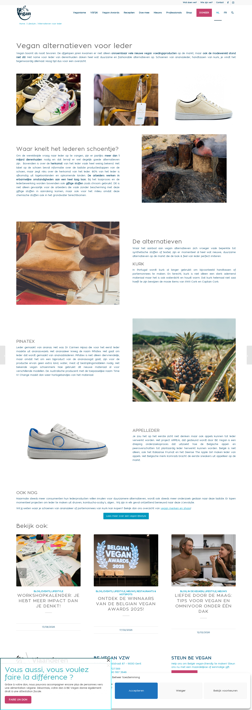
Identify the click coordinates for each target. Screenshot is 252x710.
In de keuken (196, 591)
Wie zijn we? (206, 2)
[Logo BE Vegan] (23, 12)
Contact (220, 2)
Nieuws (131, 591)
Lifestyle (57, 591)
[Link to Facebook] (227, 2)
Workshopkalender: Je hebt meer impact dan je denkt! (48, 601)
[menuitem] (190, 2)
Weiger (181, 690)
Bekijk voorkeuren (225, 690)
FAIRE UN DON (18, 700)
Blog (37, 591)
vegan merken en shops (176, 508)
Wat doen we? (190, 2)
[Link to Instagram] (233, 2)
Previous (21, 573)
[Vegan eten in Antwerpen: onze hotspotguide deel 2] (2, 355)
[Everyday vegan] (249, 355)
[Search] (232, 12)
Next (230, 573)
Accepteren (136, 690)
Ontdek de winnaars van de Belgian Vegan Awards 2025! (126, 604)
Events (45, 591)
